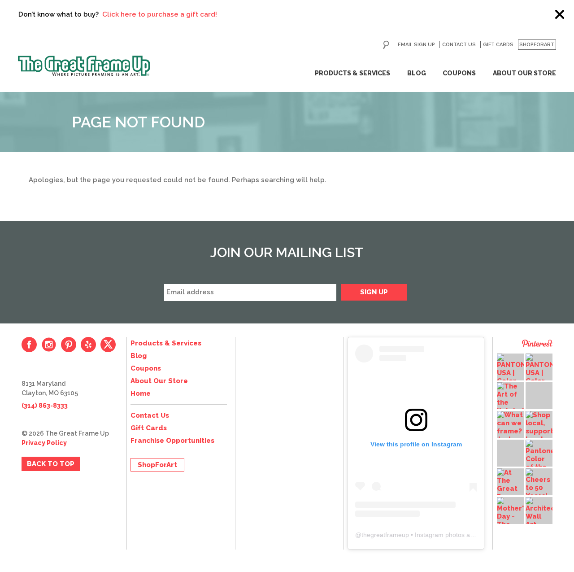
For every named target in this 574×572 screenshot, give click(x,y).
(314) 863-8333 (45, 405)
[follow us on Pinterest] (68, 344)
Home (140, 393)
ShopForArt (536, 45)
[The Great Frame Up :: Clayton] (84, 66)
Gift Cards (498, 45)
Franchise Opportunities (172, 441)
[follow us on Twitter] (108, 344)
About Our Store (524, 73)
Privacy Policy (44, 442)
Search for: (386, 44)
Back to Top (50, 464)
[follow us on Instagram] (49, 344)
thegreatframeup (385, 534)
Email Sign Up (416, 45)
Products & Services (352, 73)
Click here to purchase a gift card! (148, 14)
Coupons (459, 73)
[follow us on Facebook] (29, 344)
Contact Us (459, 45)
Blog (416, 73)
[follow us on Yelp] (88, 344)
